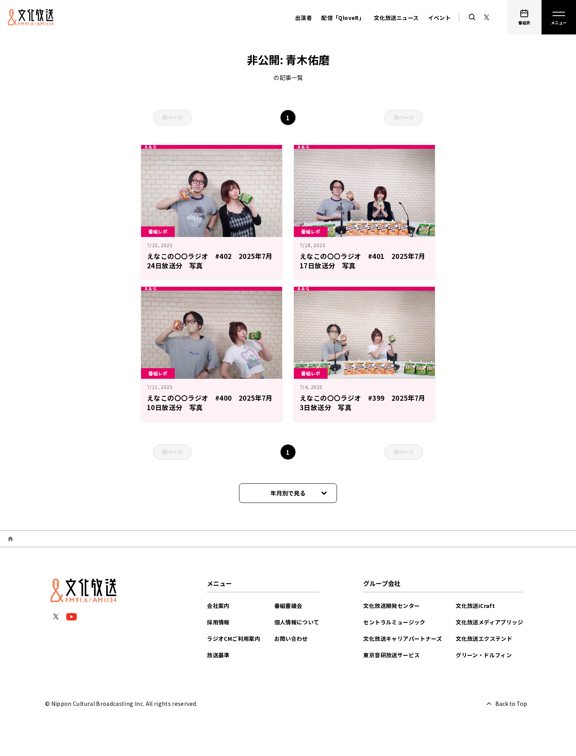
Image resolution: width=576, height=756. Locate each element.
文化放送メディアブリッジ (489, 622)
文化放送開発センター (391, 606)
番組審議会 (288, 606)
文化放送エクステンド (484, 638)
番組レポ (158, 231)
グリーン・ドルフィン (484, 655)
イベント (439, 18)
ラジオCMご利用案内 (233, 638)
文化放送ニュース (396, 18)
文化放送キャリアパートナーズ (402, 638)
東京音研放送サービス (391, 655)
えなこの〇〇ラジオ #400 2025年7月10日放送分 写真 (210, 402)
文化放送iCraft (475, 606)
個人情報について (296, 622)
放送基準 (218, 655)
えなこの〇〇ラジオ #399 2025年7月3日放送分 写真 (363, 402)
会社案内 (218, 606)
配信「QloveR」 (342, 18)
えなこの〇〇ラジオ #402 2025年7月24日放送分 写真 (210, 260)
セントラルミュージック (394, 622)
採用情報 (218, 622)
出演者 (303, 18)
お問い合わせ (291, 638)
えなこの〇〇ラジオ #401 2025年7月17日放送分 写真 (363, 260)
